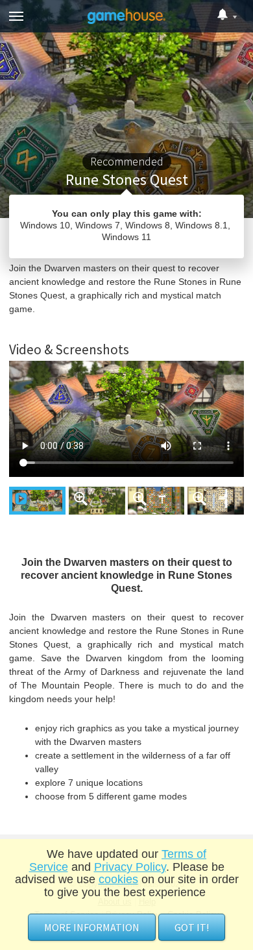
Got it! (192, 927)
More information (91, 927)
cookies (118, 879)
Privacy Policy (130, 866)
